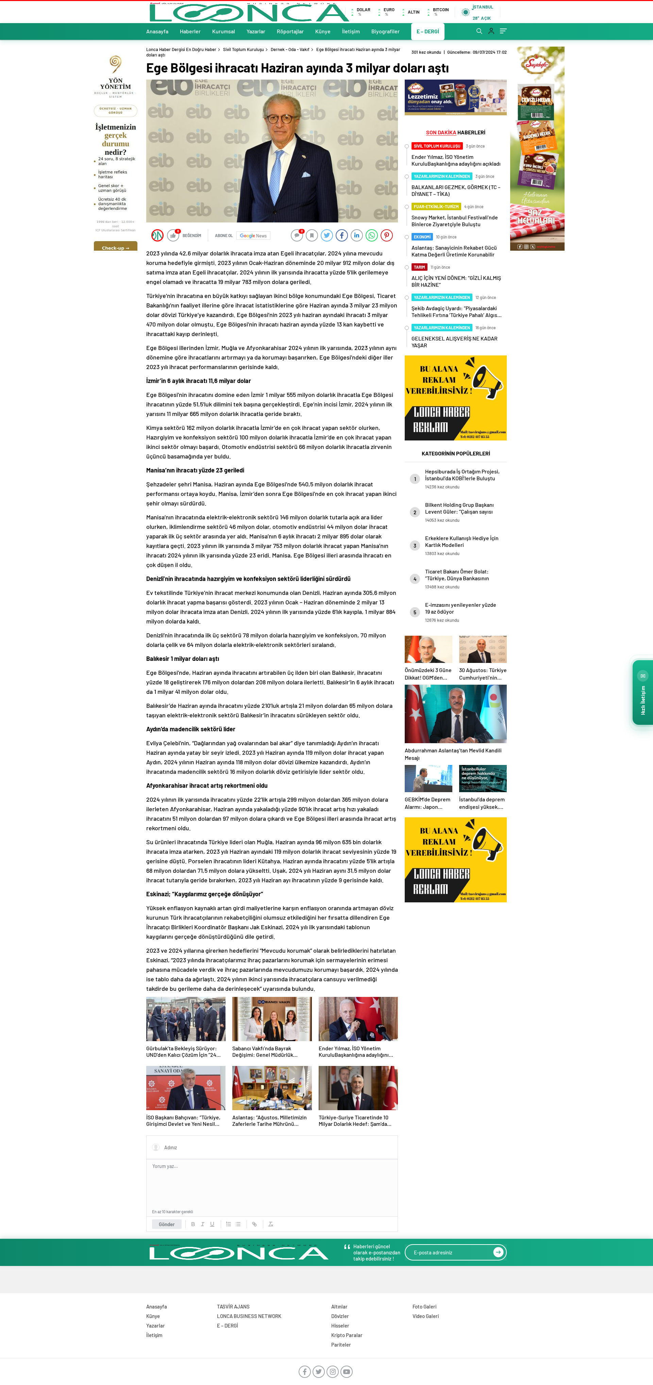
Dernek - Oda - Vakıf (290, 49)
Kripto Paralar (347, 1335)
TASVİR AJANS (233, 1306)
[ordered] (228, 1224)
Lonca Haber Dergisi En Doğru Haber (181, 49)
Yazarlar (256, 31)
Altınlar (339, 1306)
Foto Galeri (424, 1306)
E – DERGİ (428, 31)
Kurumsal (223, 31)
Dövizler (340, 1316)
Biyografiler (385, 31)
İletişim (351, 31)
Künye (323, 31)
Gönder (167, 1224)
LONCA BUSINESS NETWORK (249, 1316)
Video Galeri (426, 1316)
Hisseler (340, 1325)
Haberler (190, 31)
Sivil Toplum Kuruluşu (243, 49)
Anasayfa (157, 31)
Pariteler (341, 1344)
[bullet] (238, 1224)
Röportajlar (290, 31)
